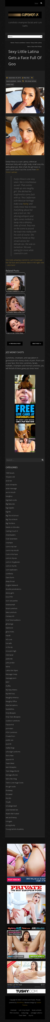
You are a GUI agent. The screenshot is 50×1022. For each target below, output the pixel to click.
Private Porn (10, 736)
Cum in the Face (12, 554)
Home (12, 42)
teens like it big (11, 779)
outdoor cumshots (13, 721)
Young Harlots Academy (15, 829)
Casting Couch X (12, 531)
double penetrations (13, 589)
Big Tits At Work (11, 519)
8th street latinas (30, 81)
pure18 (8, 744)
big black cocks (11, 500)
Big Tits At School (12, 515)
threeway (9, 790)
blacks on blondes (12, 527)
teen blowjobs (11, 767)
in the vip (9, 647)
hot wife (9, 643)
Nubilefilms (10, 709)
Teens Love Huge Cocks (14, 782)
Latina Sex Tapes (12, 670)
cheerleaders (11, 535)
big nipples (10, 508)
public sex (9, 740)
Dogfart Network (12, 585)
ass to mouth (11, 492)
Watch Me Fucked (12, 813)
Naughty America (12, 697)
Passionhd (10, 724)
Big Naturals (10, 504)
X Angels (9, 821)
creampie (9, 542)
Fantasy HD (10, 616)
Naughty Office (11, 701)
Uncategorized (11, 806)
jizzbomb (9, 659)
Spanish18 (10, 759)
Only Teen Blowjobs (13, 717)
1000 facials (10, 473)
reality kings (10, 748)
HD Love (9, 639)
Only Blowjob (11, 713)
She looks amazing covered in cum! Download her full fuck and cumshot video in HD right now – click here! (25, 262)
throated (9, 794)
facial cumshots (20, 42)
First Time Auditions (13, 620)
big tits (8, 511)
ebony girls (10, 593)
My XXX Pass (10, 693)
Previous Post (15, 343)
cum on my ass (11, 558)
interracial (9, 655)
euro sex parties (12, 601)
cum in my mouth (12, 550)
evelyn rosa (9, 84)
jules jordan (10, 662)
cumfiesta (9, 573)
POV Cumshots (11, 732)
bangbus (9, 496)
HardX (8, 635)
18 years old (10, 477)
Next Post (36, 343)
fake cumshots (11, 612)
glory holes (10, 631)
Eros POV (9, 597)
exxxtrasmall (10, 604)
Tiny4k (8, 802)
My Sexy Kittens (11, 690)
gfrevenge (9, 624)
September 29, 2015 (14, 78)
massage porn (11, 678)
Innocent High (11, 651)
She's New (9, 755)
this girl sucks (11, 786)
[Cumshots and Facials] (25, 13)
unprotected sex (12, 810)
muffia (8, 686)
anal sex (9, 481)
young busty (10, 825)
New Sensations (12, 705)
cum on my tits (11, 566)
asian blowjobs (11, 484)
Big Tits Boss (10, 523)
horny (25, 203)
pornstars (9, 728)
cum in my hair (11, 546)
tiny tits (8, 798)
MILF (7, 682)
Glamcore (9, 628)
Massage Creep (11, 674)
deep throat (10, 581)
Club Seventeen (11, 539)
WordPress (20, 1002)
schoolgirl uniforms (13, 751)
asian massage (11, 488)
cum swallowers (11, 570)
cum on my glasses (13, 562)
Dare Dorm (10, 577)
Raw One (26, 78)
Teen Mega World (12, 771)
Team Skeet (10, 763)
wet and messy (11, 817)
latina (28, 42)
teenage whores (12, 775)
